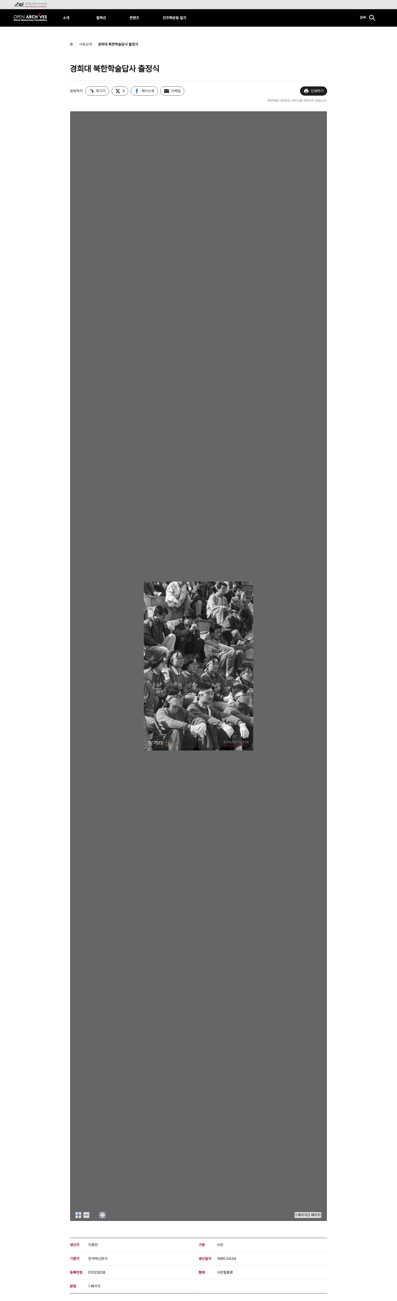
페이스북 (148, 91)
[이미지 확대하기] (78, 1215)
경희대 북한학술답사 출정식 (118, 44)
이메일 (176, 91)
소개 (66, 18)
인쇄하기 (317, 91)
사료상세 (85, 44)
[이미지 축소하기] (86, 1215)
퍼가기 (101, 91)
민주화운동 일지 (174, 18)
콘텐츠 (134, 18)
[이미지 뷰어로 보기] (102, 1215)
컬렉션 (101, 18)
